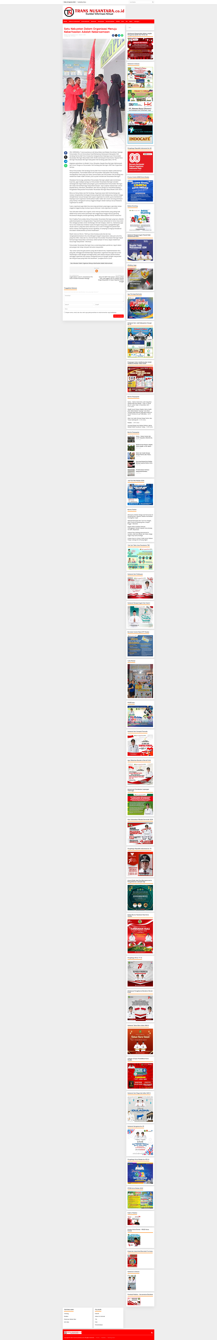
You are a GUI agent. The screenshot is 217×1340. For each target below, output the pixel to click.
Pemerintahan (99, 1325)
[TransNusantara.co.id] (94, 12)
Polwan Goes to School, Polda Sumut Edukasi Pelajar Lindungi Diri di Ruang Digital (140, 539)
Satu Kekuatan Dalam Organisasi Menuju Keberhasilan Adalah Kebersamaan (91, 263)
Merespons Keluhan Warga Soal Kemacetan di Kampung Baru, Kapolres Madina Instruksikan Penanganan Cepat (140, 516)
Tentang (66, 1313)
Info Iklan (66, 1322)
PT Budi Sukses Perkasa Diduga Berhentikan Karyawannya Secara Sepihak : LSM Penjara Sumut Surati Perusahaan (144, 470)
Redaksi (130, 422)
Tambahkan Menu (81, 2)
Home (97, 1337)
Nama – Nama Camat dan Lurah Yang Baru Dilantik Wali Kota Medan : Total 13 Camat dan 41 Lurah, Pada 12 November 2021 (140, 403)
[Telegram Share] (119, 35)
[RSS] (96, 271)
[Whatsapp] (122, 35)
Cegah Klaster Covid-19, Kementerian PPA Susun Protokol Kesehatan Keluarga (81, 277)
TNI (96, 1319)
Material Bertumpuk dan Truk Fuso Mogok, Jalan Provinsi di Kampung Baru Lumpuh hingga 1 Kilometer (139, 522)
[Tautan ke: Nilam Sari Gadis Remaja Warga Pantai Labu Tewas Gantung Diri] (131, 455)
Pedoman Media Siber (70, 1319)
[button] (152, 2)
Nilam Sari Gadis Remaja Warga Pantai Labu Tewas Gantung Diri (140, 419)
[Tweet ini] (116, 35)
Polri (96, 1322)
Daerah (97, 1313)
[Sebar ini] (113, 35)
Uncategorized (67, 36)
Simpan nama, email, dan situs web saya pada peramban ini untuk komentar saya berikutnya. (90, 312)
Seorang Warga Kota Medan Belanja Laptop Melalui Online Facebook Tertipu (140, 426)
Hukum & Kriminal (100, 1316)
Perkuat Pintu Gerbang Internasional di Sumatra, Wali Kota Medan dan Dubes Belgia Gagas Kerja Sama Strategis (140, 534)
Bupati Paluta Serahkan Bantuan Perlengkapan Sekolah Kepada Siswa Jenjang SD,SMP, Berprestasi (140, 528)
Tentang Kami (111, 1337)
